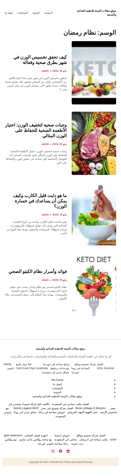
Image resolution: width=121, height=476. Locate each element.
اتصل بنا (57, 384)
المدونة (57, 392)
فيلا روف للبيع (23, 364)
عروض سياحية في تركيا (52, 412)
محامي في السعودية (65, 439)
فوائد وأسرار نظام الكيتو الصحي (38, 271)
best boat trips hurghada (32, 368)
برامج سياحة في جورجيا (56, 364)
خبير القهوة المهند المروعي (82, 412)
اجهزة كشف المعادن (36, 435)
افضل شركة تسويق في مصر (57, 408)
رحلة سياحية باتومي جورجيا (53, 443)
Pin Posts (57, 380)
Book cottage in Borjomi (90, 408)
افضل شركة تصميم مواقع (89, 364)
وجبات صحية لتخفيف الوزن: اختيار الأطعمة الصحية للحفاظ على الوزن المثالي (36, 130)
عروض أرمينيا (62, 435)
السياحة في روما (80, 368)
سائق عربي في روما (25, 412)
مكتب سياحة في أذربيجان (93, 439)
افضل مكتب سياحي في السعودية (70, 404)
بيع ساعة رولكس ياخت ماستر (35, 439)
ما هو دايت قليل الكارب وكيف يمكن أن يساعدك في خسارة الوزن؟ (40, 201)
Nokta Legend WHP (26, 408)
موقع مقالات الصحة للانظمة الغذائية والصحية (60, 348)
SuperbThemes (84, 462)
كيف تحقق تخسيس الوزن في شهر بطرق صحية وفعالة (40, 59)
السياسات (57, 388)
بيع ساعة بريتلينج (59, 368)
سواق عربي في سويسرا (55, 372)
